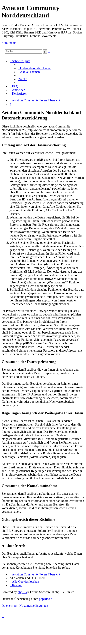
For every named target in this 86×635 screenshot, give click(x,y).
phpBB (22, 592)
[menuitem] (34, 68)
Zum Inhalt (9, 42)
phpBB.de (45, 599)
